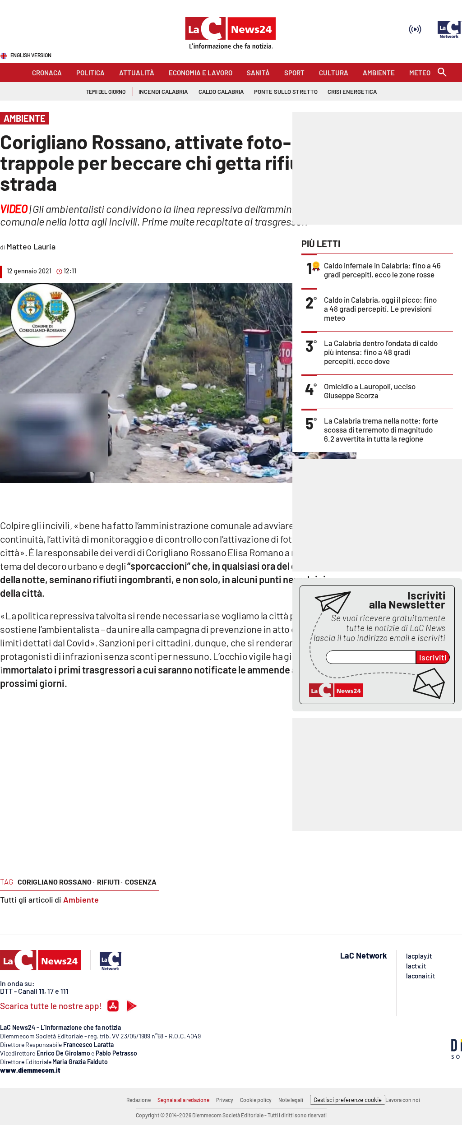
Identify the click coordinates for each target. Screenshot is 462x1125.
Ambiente (81, 899)
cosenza (141, 881)
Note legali (290, 1100)
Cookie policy (256, 1100)
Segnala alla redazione (183, 1100)
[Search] (442, 73)
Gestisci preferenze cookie (348, 1099)
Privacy (224, 1100)
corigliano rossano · (56, 881)
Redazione (138, 1100)
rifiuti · (110, 881)
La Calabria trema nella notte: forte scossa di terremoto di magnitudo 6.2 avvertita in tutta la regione (381, 429)
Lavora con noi (402, 1100)
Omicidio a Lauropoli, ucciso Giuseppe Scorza (370, 391)
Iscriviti (433, 657)
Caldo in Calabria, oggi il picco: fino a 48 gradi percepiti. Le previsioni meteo (380, 308)
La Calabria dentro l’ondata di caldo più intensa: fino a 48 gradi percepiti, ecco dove (381, 351)
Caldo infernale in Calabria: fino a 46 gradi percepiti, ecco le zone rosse (382, 270)
